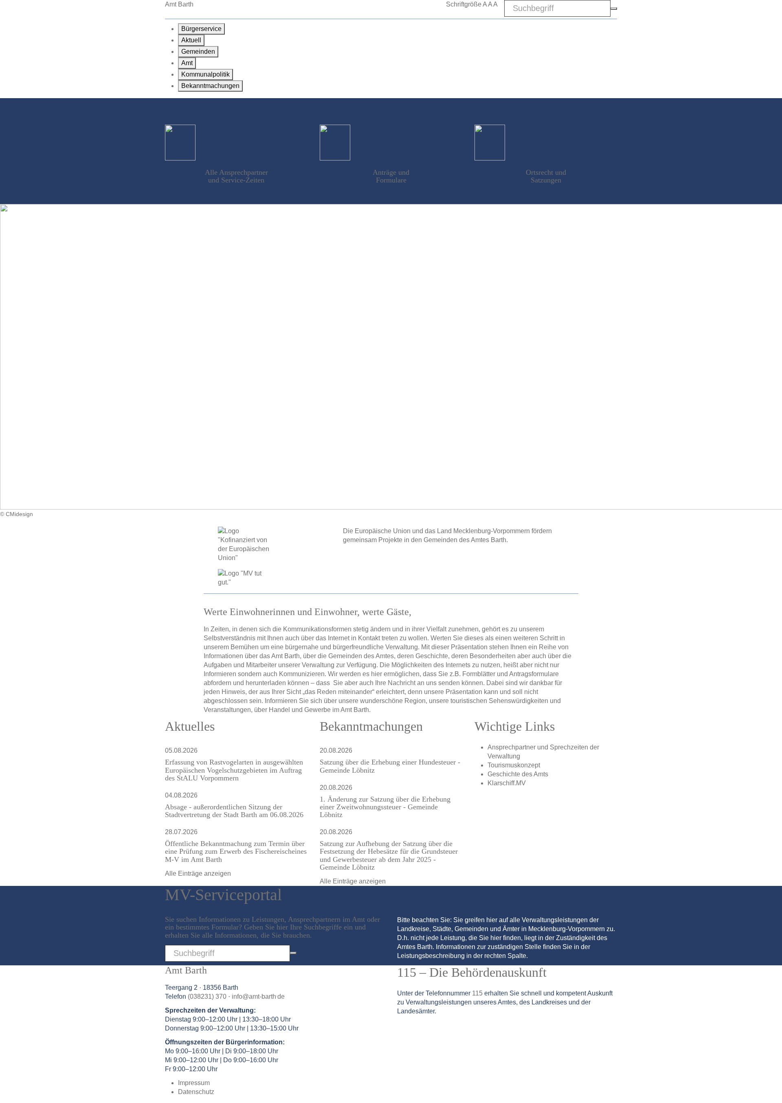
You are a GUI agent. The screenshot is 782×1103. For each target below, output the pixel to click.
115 (477, 993)
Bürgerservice (201, 28)
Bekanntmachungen (210, 85)
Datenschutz (196, 1091)
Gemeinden (198, 51)
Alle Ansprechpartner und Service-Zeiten (236, 176)
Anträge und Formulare (391, 176)
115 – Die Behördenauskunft (472, 972)
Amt (187, 62)
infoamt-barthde (258, 996)
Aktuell (191, 40)
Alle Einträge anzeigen (198, 873)
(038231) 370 (207, 996)
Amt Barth (179, 4)
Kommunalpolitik (205, 74)
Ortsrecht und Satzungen (546, 176)
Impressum (194, 1082)
